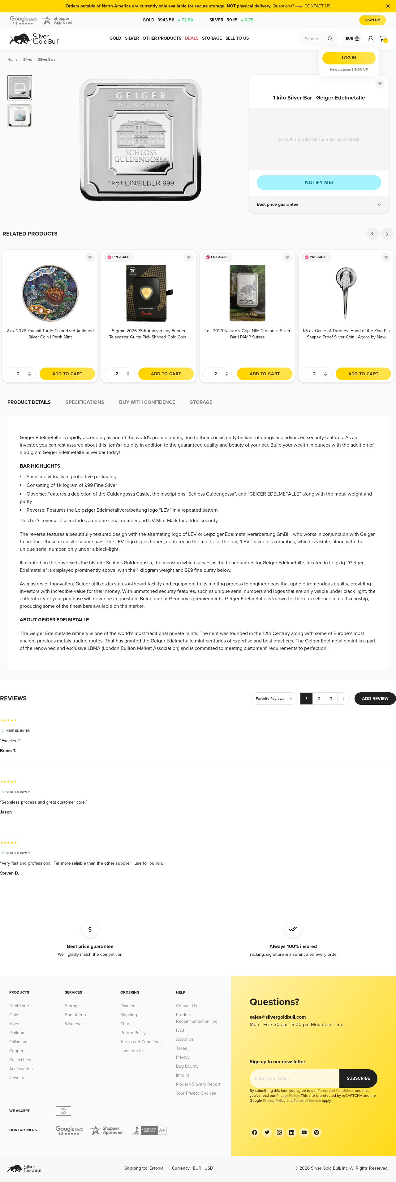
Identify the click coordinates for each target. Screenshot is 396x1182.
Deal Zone (19, 1005)
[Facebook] (255, 1132)
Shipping (128, 1014)
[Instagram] (279, 1132)
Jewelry (16, 1077)
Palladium (18, 1041)
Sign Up (372, 20)
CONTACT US (317, 6)
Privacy (183, 1057)
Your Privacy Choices (196, 1093)
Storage (72, 1005)
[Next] (235, 140)
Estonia (156, 1168)
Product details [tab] (29, 402)
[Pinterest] (316, 1132)
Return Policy (133, 1032)
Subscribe (358, 1078)
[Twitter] (267, 1132)
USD (208, 1168)
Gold (168, 20)
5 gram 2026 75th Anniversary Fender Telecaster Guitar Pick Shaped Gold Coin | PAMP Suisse (148, 334)
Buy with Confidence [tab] (147, 402)
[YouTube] (304, 1132)
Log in (349, 57)
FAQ (180, 1030)
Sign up (361, 70)
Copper (16, 1050)
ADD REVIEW (375, 698)
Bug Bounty (187, 1066)
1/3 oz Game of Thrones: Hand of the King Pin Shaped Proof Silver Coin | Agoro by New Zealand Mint (346, 334)
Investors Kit (132, 1050)
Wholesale (75, 1023)
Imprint (182, 1075)
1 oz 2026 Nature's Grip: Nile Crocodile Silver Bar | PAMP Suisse (247, 334)
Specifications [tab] (85, 402)
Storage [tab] (201, 402)
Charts (126, 1023)
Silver (231, 20)
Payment (128, 1005)
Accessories (21, 1068)
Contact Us (186, 1005)
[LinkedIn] (292, 1132)
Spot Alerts (75, 1014)
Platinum (17, 1032)
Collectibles (20, 1059)
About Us (185, 1039)
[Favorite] (380, 84)
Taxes (181, 1048)
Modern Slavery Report (198, 1084)
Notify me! (319, 182)
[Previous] (46, 140)
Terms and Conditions (141, 1041)
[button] (319, 204)
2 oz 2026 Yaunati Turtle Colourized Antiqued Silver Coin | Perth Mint (50, 334)
